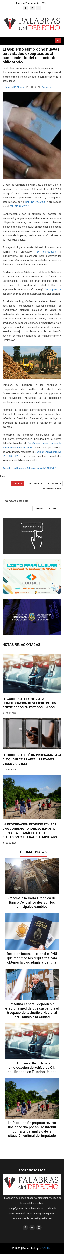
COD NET (47, 1248)
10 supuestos (53, 289)
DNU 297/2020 (35, 483)
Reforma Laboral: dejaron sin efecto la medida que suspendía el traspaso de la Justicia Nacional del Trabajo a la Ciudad (32, 1010)
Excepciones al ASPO (52, 489)
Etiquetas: (17, 483)
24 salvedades (46, 251)
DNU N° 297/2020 (35, 201)
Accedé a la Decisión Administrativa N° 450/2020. (30, 468)
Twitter (54, 508)
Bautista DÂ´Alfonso (14, 87)
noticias (48, 87)
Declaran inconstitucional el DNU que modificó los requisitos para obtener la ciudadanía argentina (32, 958)
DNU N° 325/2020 (19, 206)
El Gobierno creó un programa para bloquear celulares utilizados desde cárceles (32, 759)
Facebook (39, 508)
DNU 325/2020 (54, 483)
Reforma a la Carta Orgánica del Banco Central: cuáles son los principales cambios (32, 902)
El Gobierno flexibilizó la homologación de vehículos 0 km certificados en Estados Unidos (30, 703)
